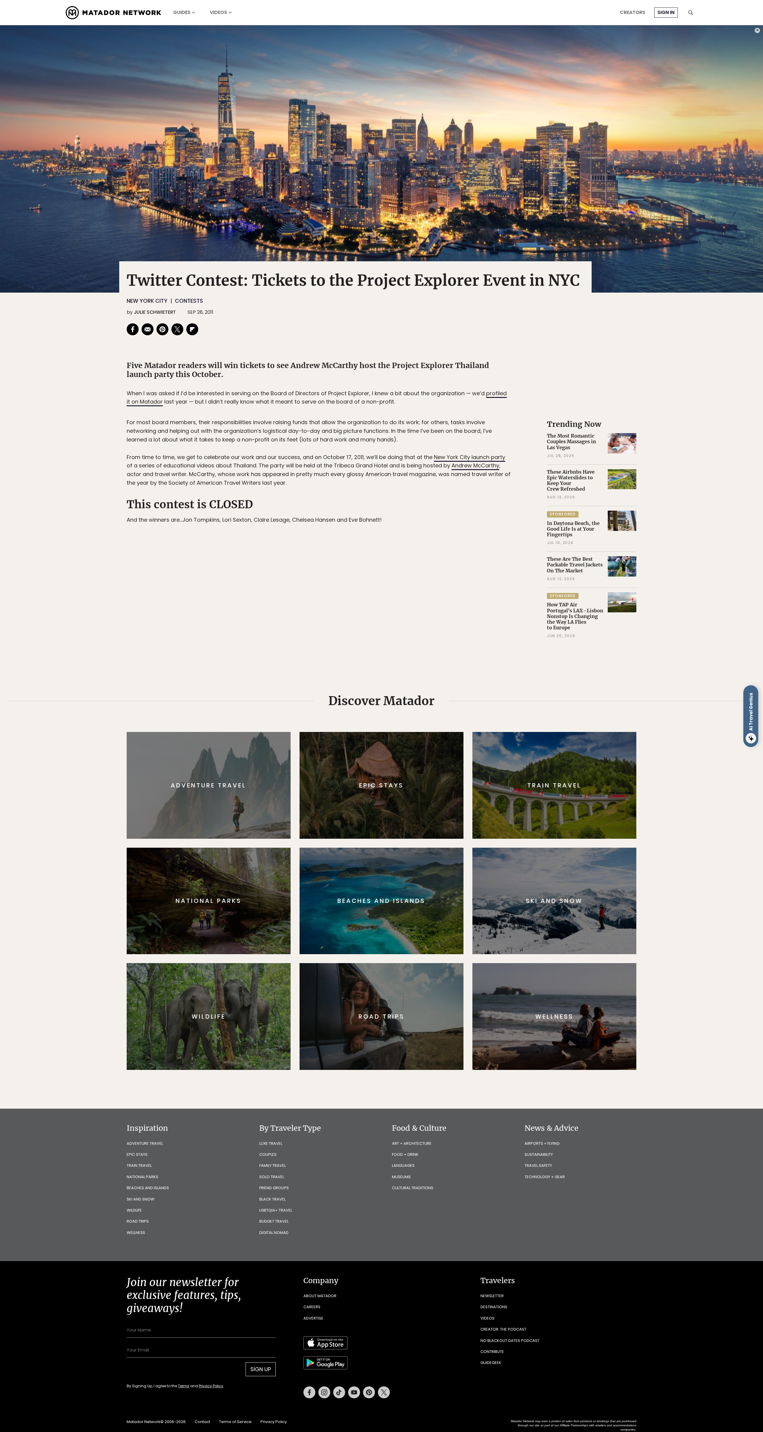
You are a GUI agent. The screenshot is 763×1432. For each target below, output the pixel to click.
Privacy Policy (417, 756)
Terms (390, 756)
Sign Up (441, 741)
